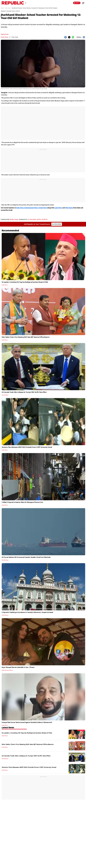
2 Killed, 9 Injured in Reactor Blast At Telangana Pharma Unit (22, 502)
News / (3, 8)
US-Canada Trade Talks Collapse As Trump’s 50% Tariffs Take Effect (24, 392)
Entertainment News (7, 670)
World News (5, 395)
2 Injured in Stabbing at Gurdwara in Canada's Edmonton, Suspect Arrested (27, 612)
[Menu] (82, 3)
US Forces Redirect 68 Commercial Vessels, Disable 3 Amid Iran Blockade (26, 557)
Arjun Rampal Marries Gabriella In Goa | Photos (18, 667)
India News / (8, 8)
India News (4, 37)
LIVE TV (77, 3)
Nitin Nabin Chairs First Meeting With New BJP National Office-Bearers (25, 337)
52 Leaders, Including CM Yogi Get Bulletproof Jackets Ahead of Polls (25, 282)
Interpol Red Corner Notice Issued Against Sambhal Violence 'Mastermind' (27, 722)
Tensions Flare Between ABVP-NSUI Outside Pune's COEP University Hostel (27, 447)
